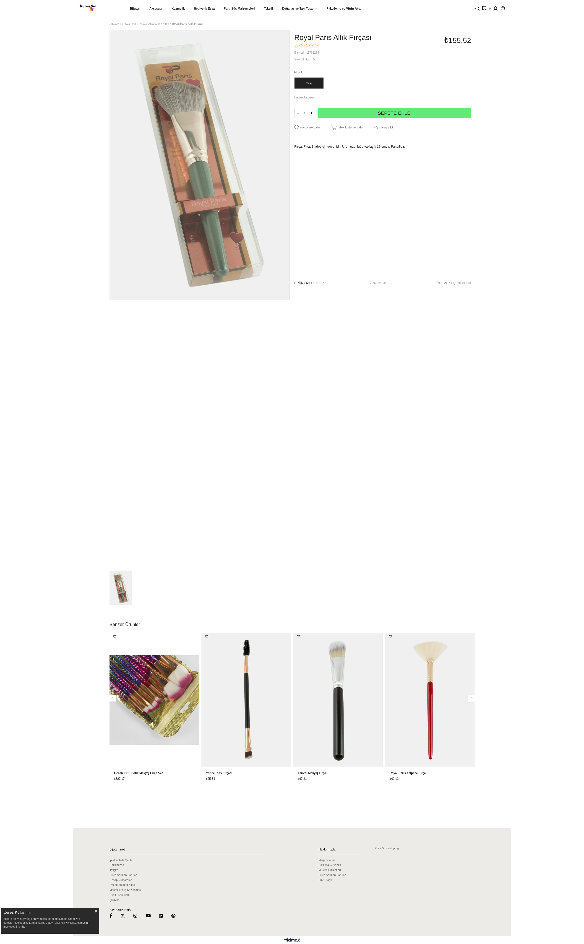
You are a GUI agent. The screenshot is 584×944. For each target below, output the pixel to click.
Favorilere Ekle (114, 636)
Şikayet (114, 900)
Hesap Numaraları (121, 880)
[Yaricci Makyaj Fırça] (338, 700)
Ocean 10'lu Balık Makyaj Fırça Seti (139, 773)
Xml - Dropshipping (387, 848)
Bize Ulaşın (325, 880)
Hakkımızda (117, 865)
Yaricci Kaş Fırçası (219, 773)
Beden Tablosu (304, 97)
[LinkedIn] (164, 915)
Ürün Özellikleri (309, 283)
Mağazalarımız (327, 860)
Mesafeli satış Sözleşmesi (125, 890)
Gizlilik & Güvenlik (329, 865)
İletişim (114, 870)
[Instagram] (138, 915)
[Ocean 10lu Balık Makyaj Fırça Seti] (154, 700)
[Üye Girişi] (495, 8)
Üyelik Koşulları (119, 895)
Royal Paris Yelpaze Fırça (408, 773)
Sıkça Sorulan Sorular (123, 875)
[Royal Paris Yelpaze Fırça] (430, 700)
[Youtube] (151, 915)
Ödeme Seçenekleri (454, 283)
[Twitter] (126, 915)
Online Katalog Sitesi (123, 885)
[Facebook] (114, 915)
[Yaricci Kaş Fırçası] (246, 700)
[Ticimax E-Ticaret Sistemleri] (292, 940)
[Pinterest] (176, 915)
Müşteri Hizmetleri (329, 870)
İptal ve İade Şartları (122, 860)
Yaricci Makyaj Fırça (312, 773)
